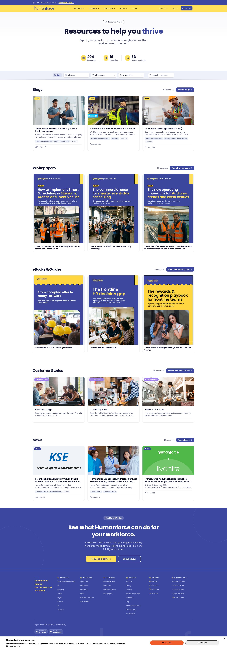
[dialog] (113, 642)
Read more (121, 644)
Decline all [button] (202, 643)
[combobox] (76, 75)
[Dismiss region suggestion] (193, 2)
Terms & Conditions (47, 625)
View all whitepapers (181, 168)
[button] (65, 646)
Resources (108, 8)
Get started (186, 8)
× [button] (224, 639)
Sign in (175, 8)
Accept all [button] (167, 643)
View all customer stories (179, 370)
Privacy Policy (61, 625)
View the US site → (66, 2)
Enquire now (129, 558)
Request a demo (100, 558)
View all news (184, 440)
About (122, 8)
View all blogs (184, 89)
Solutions (93, 8)
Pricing (135, 8)
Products (78, 8)
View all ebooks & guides (179, 269)
